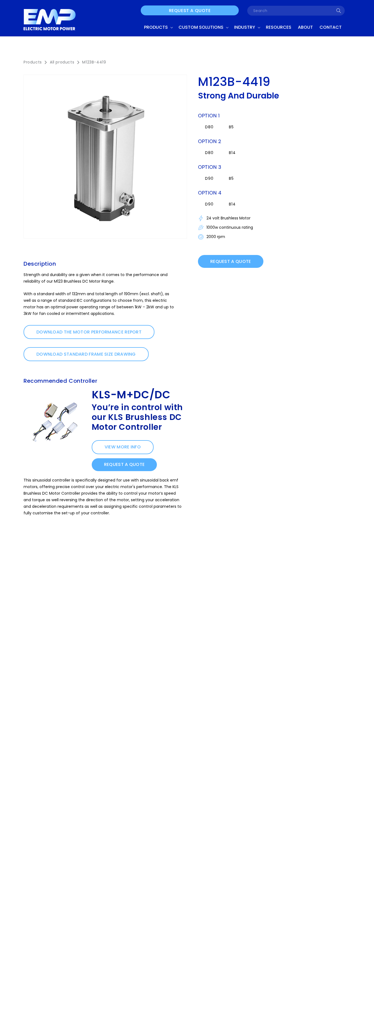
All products (62, 62)
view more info (123, 447)
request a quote (124, 464)
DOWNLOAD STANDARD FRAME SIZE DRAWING (86, 354)
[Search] (339, 11)
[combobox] (296, 11)
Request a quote (190, 10)
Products (33, 62)
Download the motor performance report (89, 332)
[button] (158, 27)
